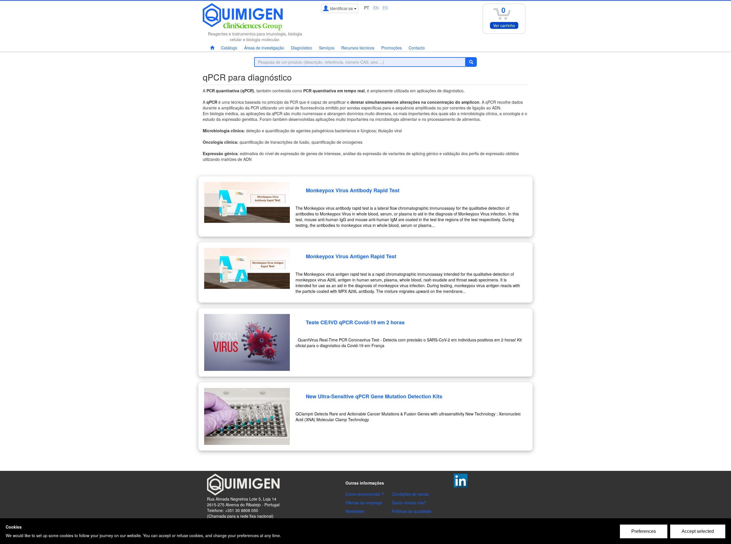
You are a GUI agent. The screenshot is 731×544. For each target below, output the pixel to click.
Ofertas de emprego (364, 502)
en (376, 8)
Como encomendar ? (365, 494)
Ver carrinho (504, 25)
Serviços (326, 48)
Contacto (417, 48)
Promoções (391, 48)
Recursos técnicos (357, 48)
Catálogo (229, 48)
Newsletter (355, 511)
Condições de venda (410, 494)
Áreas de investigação (264, 48)
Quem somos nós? (409, 502)
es (385, 8)
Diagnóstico (301, 48)
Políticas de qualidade (411, 511)
